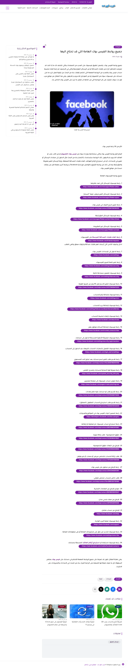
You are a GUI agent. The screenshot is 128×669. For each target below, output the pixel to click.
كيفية (100, 579)
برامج (61, 8)
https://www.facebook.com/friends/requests (103, 241)
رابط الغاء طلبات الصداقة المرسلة (106, 237)
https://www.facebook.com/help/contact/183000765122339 (99, 406)
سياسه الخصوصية (63, 2)
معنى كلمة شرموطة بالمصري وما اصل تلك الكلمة (22, 92)
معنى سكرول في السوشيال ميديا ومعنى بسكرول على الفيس (22, 84)
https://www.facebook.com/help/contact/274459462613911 (99, 471)
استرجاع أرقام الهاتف (91, 543)
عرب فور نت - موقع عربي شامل (94, 665)
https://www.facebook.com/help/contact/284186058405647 (98, 492)
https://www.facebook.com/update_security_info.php (100, 374)
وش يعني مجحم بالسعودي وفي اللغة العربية (21, 117)
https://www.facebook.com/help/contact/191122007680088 (99, 460)
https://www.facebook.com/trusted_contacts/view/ (101, 331)
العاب (67, 8)
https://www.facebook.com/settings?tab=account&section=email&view (94, 309)
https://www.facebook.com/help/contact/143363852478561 (99, 438)
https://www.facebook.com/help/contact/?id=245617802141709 (97, 363)
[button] (113, 589)
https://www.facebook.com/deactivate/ (105, 320)
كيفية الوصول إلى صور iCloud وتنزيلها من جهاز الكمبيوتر (56, 623)
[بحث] (7, 8)
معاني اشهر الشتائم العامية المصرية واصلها (21, 109)
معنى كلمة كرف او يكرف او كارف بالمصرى (23, 100)
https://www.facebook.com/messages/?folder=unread (100, 230)
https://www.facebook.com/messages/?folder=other (101, 187)
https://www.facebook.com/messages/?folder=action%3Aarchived (96, 219)
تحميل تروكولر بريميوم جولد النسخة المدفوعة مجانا (22, 67)
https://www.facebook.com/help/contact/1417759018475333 (98, 287)
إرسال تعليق (114, 642)
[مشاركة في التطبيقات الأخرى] (95, 589)
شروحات (55, 8)
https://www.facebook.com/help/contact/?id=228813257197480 (97, 481)
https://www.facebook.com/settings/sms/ (104, 298)
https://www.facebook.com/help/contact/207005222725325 (99, 503)
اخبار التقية (21, 8)
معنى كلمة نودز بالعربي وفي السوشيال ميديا (25, 75)
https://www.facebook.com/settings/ (106, 255)
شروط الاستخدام (50, 2)
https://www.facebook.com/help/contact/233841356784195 (99, 208)
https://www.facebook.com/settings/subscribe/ (102, 535)
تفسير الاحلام (75, 8)
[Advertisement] (64, 30)
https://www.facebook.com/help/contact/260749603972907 (99, 428)
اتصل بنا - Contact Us (86, 2)
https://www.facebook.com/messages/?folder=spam (101, 198)
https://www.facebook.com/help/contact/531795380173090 (99, 395)
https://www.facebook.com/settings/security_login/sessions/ (98, 341)
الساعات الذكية (32, 8)
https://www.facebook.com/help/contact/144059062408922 (98, 449)
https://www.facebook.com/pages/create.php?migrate (100, 384)
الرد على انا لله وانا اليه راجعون (24, 124)
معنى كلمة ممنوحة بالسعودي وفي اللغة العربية (22, 131)
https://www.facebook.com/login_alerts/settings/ (102, 352)
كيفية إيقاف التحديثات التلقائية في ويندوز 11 (83, 623)
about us (74, 2)
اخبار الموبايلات (44, 8)
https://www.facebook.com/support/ (106, 525)
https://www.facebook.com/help (108, 514)
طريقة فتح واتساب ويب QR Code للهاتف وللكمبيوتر (111, 623)
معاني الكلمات (87, 8)
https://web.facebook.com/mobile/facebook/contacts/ (100, 546)
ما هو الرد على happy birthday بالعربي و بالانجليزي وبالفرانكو (21, 58)
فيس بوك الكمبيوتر (68, 154)
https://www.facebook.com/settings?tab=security (102, 266)
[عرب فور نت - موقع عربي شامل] (108, 5)
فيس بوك (56, 559)
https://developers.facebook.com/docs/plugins (103, 417)
